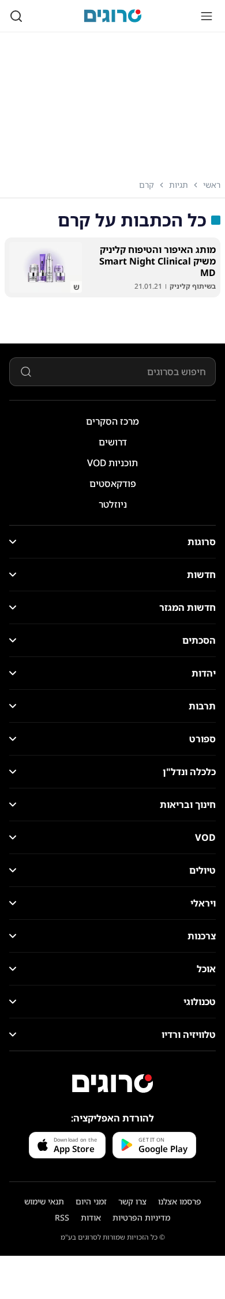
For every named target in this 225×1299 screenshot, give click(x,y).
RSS (62, 1217)
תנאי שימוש (44, 1201)
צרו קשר (132, 1201)
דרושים (113, 442)
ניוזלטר (113, 504)
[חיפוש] (16, 16)
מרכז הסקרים (112, 421)
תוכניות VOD (112, 462)
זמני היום (91, 1201)
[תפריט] (206, 16)
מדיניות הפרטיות (141, 1217)
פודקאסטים (112, 483)
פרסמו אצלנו (179, 1201)
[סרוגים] (112, 1083)
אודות (91, 1217)
